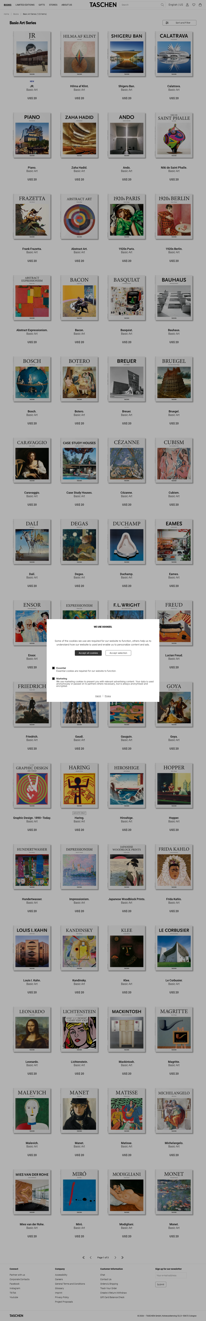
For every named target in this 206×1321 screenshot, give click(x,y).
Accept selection (118, 653)
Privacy (108, 696)
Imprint (98, 696)
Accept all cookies (88, 653)
